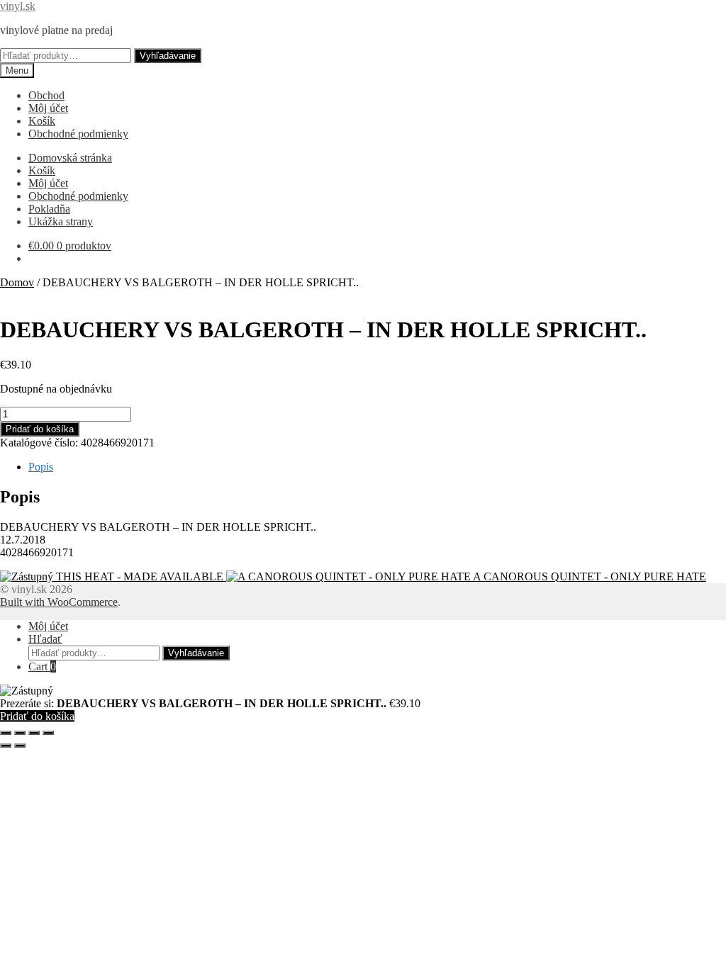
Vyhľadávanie (168, 55)
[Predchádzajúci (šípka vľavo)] (5, 745)
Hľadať (45, 639)
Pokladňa (49, 209)
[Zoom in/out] (5, 733)
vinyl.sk (17, 6)
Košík (41, 121)
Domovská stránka (70, 158)
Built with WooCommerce (59, 602)
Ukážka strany (60, 221)
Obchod (46, 95)
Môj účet (48, 108)
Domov (17, 282)
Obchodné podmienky (78, 134)
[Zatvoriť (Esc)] (48, 733)
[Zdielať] (34, 733)
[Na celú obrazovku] (20, 733)
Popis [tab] (40, 467)
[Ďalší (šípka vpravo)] (20, 745)
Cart (42, 666)
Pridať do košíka (40, 429)
